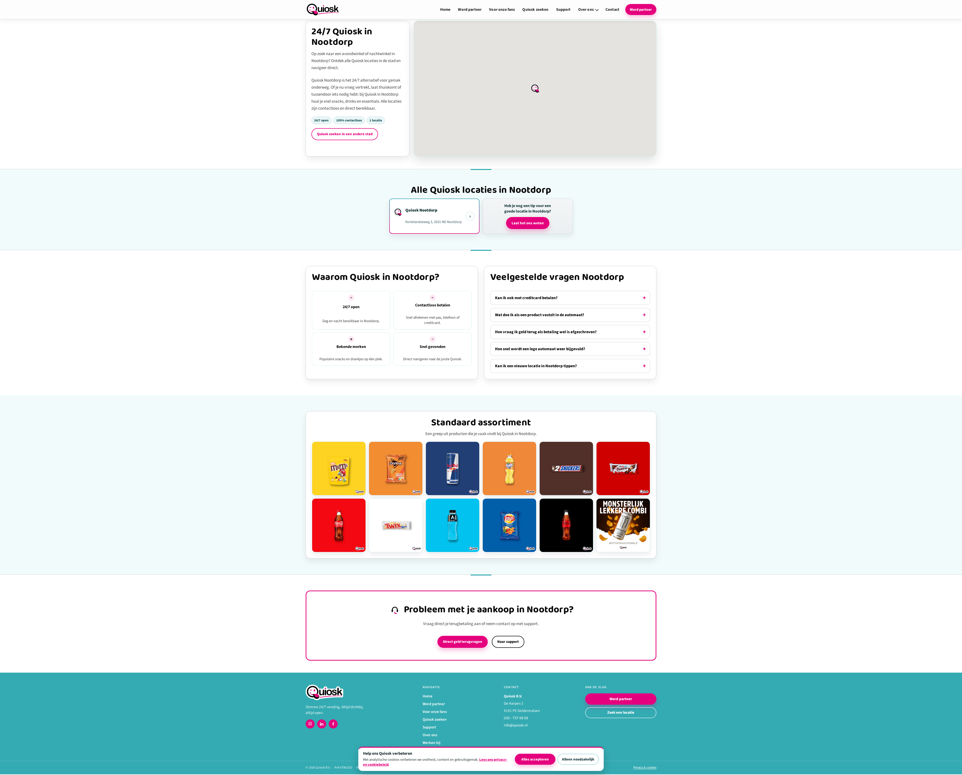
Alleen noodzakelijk (578, 759)
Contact (612, 9)
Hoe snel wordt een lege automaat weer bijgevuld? (540, 349)
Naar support (508, 641)
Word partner (470, 9)
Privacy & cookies (644, 767)
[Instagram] (310, 723)
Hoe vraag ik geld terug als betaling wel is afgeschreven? (546, 332)
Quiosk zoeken (535, 9)
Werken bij (431, 742)
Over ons (586, 9)
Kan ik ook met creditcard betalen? (526, 298)
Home (445, 9)
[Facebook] (333, 723)
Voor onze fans (502, 9)
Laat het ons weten (528, 223)
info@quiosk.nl (516, 725)
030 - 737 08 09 (516, 718)
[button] (535, 88)
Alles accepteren (535, 759)
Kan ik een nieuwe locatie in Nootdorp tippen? (536, 366)
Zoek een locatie (620, 712)
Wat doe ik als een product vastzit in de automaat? (539, 315)
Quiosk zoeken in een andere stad (345, 134)
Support (563, 9)
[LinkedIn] (321, 723)
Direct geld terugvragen (462, 641)
